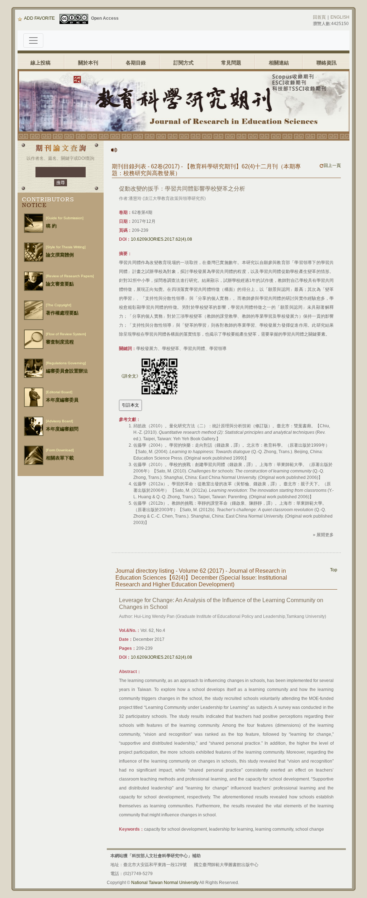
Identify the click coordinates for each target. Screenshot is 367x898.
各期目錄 (136, 63)
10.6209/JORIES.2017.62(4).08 (161, 239)
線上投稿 (40, 63)
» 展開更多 (323, 534)
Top (333, 569)
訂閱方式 (183, 63)
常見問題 (231, 63)
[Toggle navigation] (33, 40)
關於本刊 (88, 63)
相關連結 (279, 63)
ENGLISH (339, 17)
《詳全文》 (129, 376)
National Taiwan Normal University (165, 882)
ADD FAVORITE (39, 18)
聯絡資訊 (326, 63)
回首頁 (319, 17)
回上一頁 (332, 165)
